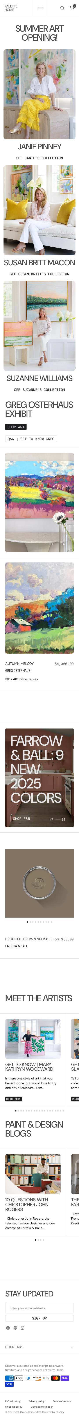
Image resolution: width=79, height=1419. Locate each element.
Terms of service (62, 1401)
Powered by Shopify (53, 1412)
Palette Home (27, 1412)
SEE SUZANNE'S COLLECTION (39, 389)
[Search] (62, 8)
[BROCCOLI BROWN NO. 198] (39, 943)
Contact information (42, 1406)
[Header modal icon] (40, 8)
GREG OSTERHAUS (17, 671)
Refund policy (12, 1401)
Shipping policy (13, 1406)
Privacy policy (36, 1401)
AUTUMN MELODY (19, 663)
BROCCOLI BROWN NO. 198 (26, 939)
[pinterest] (15, 1327)
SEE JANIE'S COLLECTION (39, 157)
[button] (40, 8)
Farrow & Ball (16, 946)
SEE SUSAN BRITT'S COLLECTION (39, 273)
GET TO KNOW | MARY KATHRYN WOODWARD (29, 1067)
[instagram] (22, 1327)
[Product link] (39, 608)
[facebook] (8, 1327)
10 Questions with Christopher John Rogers (26, 1205)
